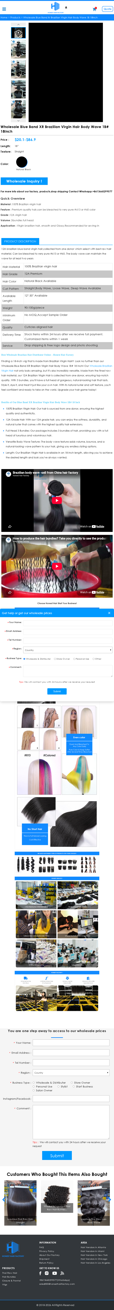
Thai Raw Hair (9, 1272)
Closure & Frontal (11, 1280)
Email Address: (14, 631)
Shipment (44, 1258)
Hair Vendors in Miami (92, 1251)
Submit (57, 1155)
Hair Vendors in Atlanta (93, 1247)
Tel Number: (15, 639)
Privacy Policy (46, 1251)
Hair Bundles (9, 1276)
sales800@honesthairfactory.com (57, 1283)
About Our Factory (49, 1255)
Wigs (4, 1284)
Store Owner (63, 658)
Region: (18, 648)
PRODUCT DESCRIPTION (20, 241)
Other (98, 658)
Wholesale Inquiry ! (24, 181)
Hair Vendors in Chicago (94, 1258)
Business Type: (14, 658)
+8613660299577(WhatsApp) (54, 1280)
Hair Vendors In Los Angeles (95, 1262)
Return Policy (46, 1262)
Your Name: (15, 622)
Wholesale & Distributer (38, 658)
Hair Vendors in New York (94, 1255)
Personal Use (82, 658)
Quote (107, 8)
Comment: (16, 667)
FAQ (41, 1247)
